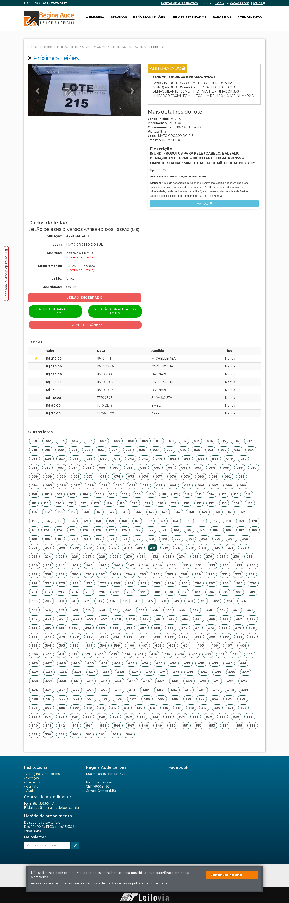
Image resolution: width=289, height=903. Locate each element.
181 (163, 530)
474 (35, 690)
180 (151, 530)
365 (116, 628)
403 (172, 645)
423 (222, 654)
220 (217, 548)
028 (170, 450)
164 (176, 521)
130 (186, 503)
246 (117, 565)
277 (76, 583)
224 (48, 556)
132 (211, 503)
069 (48, 476)
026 (142, 450)
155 (59, 521)
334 (155, 610)
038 (76, 459)
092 (145, 485)
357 (239, 619)
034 (251, 450)
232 (155, 556)
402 (158, 645)
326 (48, 610)
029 (183, 450)
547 (131, 725)
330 (102, 610)
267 (170, 574)
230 (129, 556)
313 (99, 601)
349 (132, 619)
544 (89, 725)
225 (61, 556)
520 (217, 708)
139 (73, 512)
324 (243, 601)
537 (223, 717)
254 (226, 565)
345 (76, 619)
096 (201, 485)
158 (98, 521)
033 (237, 450)
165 (188, 521)
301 (170, 592)
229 (115, 556)
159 (111, 521)
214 (139, 548)
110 (163, 494)
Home (33, 47)
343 (48, 619)
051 (34, 468)
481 (132, 690)
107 (125, 494)
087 (76, 485)
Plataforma (144, 891)
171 (34, 530)
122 (83, 503)
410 (48, 654)
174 (72, 530)
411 (61, 654)
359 (34, 628)
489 (244, 690)
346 (90, 619)
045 (173, 459)
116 (236, 494)
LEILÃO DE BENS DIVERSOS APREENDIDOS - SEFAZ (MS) (102, 47)
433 (131, 663)
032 (224, 450)
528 (102, 717)
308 (35, 601)
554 (226, 725)
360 (48, 628)
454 (204, 672)
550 (173, 725)
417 (140, 654)
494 (90, 699)
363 (88, 628)
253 (212, 565)
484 (174, 690)
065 (226, 468)
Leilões (47, 47)
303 (197, 592)
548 (145, 725)
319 (176, 601)
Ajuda (258, 3)
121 (71, 503)
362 (75, 628)
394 (48, 645)
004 (75, 441)
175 (85, 530)
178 (124, 530)
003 (61, 441)
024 (114, 450)
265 (143, 574)
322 (216, 601)
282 (143, 583)
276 (62, 583)
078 (173, 476)
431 (104, 663)
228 (102, 556)
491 (48, 699)
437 (187, 663)
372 (211, 628)
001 (34, 441)
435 (159, 663)
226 (75, 556)
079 (187, 476)
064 (212, 468)
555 (239, 725)
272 (238, 574)
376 (35, 636)
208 (62, 548)
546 (117, 725)
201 (191, 539)
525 (61, 717)
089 (104, 485)
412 (74, 654)
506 (35, 708)
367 (143, 628)
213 (126, 548)
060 (157, 468)
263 (115, 574)
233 (168, 556)
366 (129, 628)
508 (62, 708)
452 (176, 672)
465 (132, 681)
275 (48, 583)
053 (61, 468)
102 (59, 494)
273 (252, 574)
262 (102, 574)
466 (146, 681)
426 (35, 663)
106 (111, 494)
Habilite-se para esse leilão (55, 311)
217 (178, 548)
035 (34, 459)
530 (129, 717)
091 (132, 485)
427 (48, 663)
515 (152, 708)
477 (76, 690)
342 (35, 619)
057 (116, 468)
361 (61, 628)
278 (89, 583)
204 (231, 539)
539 (250, 717)
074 (117, 476)
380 (90, 636)
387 (185, 636)
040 (103, 459)
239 (250, 556)
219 (204, 548)
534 (182, 717)
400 (131, 645)
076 (145, 476)
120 (58, 503)
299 (143, 592)
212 (114, 548)
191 (60, 539)
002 (48, 441)
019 (47, 450)
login (219, 3)
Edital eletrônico (85, 325)
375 (252, 628)
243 (75, 565)
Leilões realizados (188, 17)
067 (253, 468)
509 (76, 708)
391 (239, 636)
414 (101, 654)
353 (185, 619)
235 (195, 556)
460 (62, 681)
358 (253, 619)
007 (117, 441)
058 (130, 468)
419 (167, 654)
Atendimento (250, 17)
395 (62, 645)
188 (254, 530)
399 (117, 645)
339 (223, 610)
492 (62, 699)
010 (158, 441)
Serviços (119, 17)
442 (35, 672)
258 (48, 574)
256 (253, 565)
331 (115, 610)
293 (61, 592)
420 (181, 654)
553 (212, 725)
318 (163, 601)
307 (252, 592)
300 (157, 592)
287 (212, 583)
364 (102, 628)
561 (88, 734)
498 (147, 699)
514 (139, 708)
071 (76, 476)
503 (215, 699)
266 (156, 574)
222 (243, 548)
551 (185, 725)
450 (149, 672)
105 (98, 494)
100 (34, 494)
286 (198, 583)
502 (202, 699)
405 (200, 645)
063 (198, 468)
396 (76, 645)
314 (112, 601)
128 (160, 503)
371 (197, 628)
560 (75, 734)
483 (160, 690)
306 (238, 592)
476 (62, 690)
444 (63, 672)
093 (159, 485)
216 (165, 548)
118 (34, 503)
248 (145, 565)
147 (178, 512)
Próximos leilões (149, 17)
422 (208, 654)
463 (104, 681)
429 (76, 663)
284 (171, 583)
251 (185, 565)
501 (188, 699)
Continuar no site (226, 875)
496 (118, 699)
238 (236, 556)
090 (118, 485)
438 (201, 663)
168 (228, 521)
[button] (36, 90)
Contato (32, 786)
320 (190, 601)
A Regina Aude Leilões (43, 774)
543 (75, 725)
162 (149, 521)
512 (114, 708)
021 (74, 450)
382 (116, 636)
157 (85, 521)
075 (131, 476)
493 (76, 699)
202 (204, 539)
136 (34, 512)
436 (173, 663)
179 (137, 530)
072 (90, 476)
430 (90, 663)
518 (191, 708)
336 (182, 610)
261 (88, 574)
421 (194, 654)
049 (229, 459)
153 (34, 521)
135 (249, 503)
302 (184, 592)
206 (35, 548)
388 (198, 636)
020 (61, 450)
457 (245, 672)
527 (88, 717)
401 (144, 645)
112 (187, 494)
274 (35, 583)
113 (199, 494)
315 (125, 601)
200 (178, 539)
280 (117, 583)
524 (48, 717)
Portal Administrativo (179, 3)
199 (164, 539)
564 (129, 734)
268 (184, 574)
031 (210, 450)
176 (98, 530)
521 (230, 708)
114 (211, 494)
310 (61, 601)
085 (49, 485)
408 (243, 645)
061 (170, 468)
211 (101, 548)
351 (158, 619)
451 (162, 672)
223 (34, 556)
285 (184, 583)
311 (74, 601)
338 (209, 610)
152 (242, 512)
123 (96, 503)
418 (154, 654)
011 (171, 441)
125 (122, 503)
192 (72, 539)
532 (155, 717)
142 (111, 512)
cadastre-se (239, 3)
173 (59, 530)
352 (172, 619)
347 (104, 619)
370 (184, 628)
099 (243, 485)
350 (146, 619)
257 (34, 574)
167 (215, 521)
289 (239, 583)
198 (151, 539)
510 (89, 708)
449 (135, 672)
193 (85, 539)
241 (48, 565)
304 (211, 592)
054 (75, 468)
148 (191, 512)
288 (226, 583)
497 (132, 699)
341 (250, 610)
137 (47, 512)
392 (252, 636)
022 (87, 450)
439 (215, 663)
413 (87, 654)
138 (60, 512)
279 (103, 583)
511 (101, 708)
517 (178, 708)
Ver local (203, 203)
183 (189, 530)
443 (49, 672)
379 (76, 636)
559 (62, 734)
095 (187, 485)
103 (72, 494)
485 (188, 690)
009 (145, 441)
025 (128, 450)
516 (165, 708)
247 (131, 565)
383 (130, 636)
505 (243, 699)
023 (101, 450)
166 (202, 521)
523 (34, 717)
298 (130, 592)
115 (224, 494)
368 (157, 628)
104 (85, 494)
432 (117, 663)
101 (47, 494)
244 (89, 565)
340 (236, 610)
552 (199, 725)
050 (243, 459)
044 (159, 459)
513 (126, 708)
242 (62, 565)
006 (103, 441)
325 (34, 610)
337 (195, 610)
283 (157, 583)
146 (165, 512)
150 (217, 512)
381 (103, 636)
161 (137, 521)
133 (224, 503)
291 (34, 592)
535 (195, 717)
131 (199, 503)
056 (102, 468)
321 (202, 601)
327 (61, 610)
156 (72, 521)
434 (145, 663)
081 (214, 476)
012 (184, 441)
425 (249, 654)
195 (111, 539)
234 (182, 556)
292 (47, 592)
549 (159, 725)
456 (231, 672)
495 (104, 699)
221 (230, 548)
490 (35, 699)
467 (160, 681)
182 (176, 530)
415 (114, 654)
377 (48, 636)
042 (131, 459)
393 (34, 645)
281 (130, 583)
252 (199, 565)
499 (161, 699)
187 (241, 530)
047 (201, 459)
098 (229, 485)
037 (62, 459)
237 (223, 556)
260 (75, 574)
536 (209, 717)
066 (240, 468)
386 (171, 636)
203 (218, 539)
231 (142, 556)
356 (225, 619)
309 (48, 601)
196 (125, 539)
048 (215, 459)
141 (98, 512)
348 (118, 619)
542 (62, 725)
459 (48, 681)
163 (162, 521)
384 (143, 636)
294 (75, 592)
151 (230, 512)
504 (229, 699)
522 (243, 708)
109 (151, 494)
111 (176, 494)
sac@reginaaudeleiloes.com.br (56, 808)
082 (228, 476)
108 (138, 494)
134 (237, 503)
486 (202, 690)
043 (145, 459)
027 (156, 450)
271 (224, 574)
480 (118, 690)
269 (198, 574)
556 (253, 725)
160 (124, 521)
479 (104, 690)
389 (212, 636)
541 (48, 725)
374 (238, 628)
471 (216, 681)
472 (230, 681)
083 (241, 476)
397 (89, 645)
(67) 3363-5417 (43, 803)
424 (235, 654)
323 (229, 601)
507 (48, 708)
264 (129, 574)
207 (48, 548)
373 (224, 628)
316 (137, 601)
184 (202, 530)
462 (90, 681)
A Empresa (95, 17)
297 (116, 592)
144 (138, 512)
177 (111, 530)
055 (88, 468)
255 (239, 565)
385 (157, 636)
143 (125, 512)
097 (215, 485)
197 (138, 539)
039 (89, 459)
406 (214, 645)
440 (229, 663)
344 (62, 619)
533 (168, 717)
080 (201, 476)
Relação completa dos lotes (115, 311)
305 (225, 592)
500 (175, 699)
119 (46, 503)
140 (86, 512)
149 (204, 512)
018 (34, 450)
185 (215, 530)
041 (117, 459)
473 (244, 681)
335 (168, 610)
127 (147, 503)
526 (75, 717)
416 (127, 654)
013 (197, 441)
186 (228, 530)
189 (34, 539)
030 (197, 450)
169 (241, 521)
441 (243, 663)
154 (47, 521)
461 (76, 681)
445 (77, 672)
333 (141, 610)
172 (46, 530)
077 (159, 476)
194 (99, 539)
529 (115, 717)
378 (62, 636)
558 (48, 734)
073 (103, 476)
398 (103, 645)
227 (88, 556)
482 (146, 690)
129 (173, 503)
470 (203, 681)
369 (171, 628)
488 (230, 690)
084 (35, 485)
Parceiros (222, 17)
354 (198, 619)
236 (209, 556)
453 (190, 672)
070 (62, 476)
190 (47, 539)
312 (86, 601)
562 (102, 734)
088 (90, 485)
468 (175, 681)
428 (62, 663)
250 (173, 565)
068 (35, 476)
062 (184, 468)
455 (218, 672)
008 (131, 441)
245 (103, 565)
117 (248, 494)
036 (48, 459)
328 (75, 610)
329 (88, 610)
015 (223, 441)
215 (152, 548)
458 (35, 681)
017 (249, 441)
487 (216, 690)
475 (48, 690)
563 (115, 734)
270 (211, 574)
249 (159, 565)
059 (143, 468)
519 (204, 708)
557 (34, 734)
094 (173, 485)
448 (120, 672)
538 (236, 717)
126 (135, 503)
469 (189, 681)
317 (150, 601)
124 (109, 503)
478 (90, 690)
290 (253, 583)
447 (106, 672)
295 (88, 592)
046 (187, 459)
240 (35, 565)
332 (128, 610)
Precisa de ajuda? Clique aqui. (6, 275)
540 (35, 725)
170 (254, 521)
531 (142, 717)
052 (47, 468)
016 (236, 441)
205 (245, 539)
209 (76, 548)
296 (102, 592)
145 (151, 512)
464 (118, 681)
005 (89, 441)
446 (92, 672)
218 (191, 548)
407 (229, 645)
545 (103, 725)
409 (35, 654)
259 (62, 574)
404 (186, 645)
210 (89, 548)
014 (210, 441)
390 (226, 636)
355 (212, 619)
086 (62, 485)
